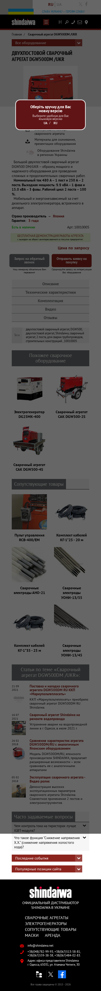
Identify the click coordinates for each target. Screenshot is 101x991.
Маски (32, 935)
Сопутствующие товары (50, 929)
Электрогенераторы (46, 923)
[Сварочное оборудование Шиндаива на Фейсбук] (62, 974)
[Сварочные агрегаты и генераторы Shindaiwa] (50, 892)
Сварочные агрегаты (46, 917)
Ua (45, 123)
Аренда (52, 935)
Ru (55, 123)
